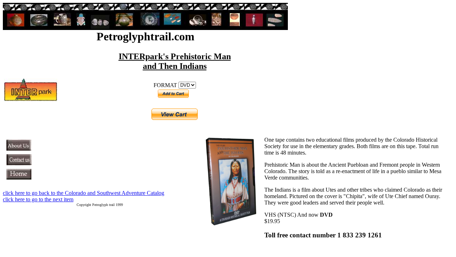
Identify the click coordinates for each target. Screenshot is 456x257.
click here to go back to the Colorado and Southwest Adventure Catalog (83, 193)
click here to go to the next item (38, 199)
